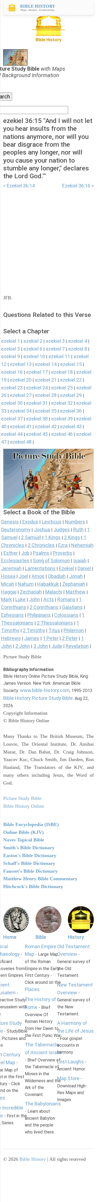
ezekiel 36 (71, 411)
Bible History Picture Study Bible (38, 698)
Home (9, 937)
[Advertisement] (48, 238)
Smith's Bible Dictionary (28, 847)
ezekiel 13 (21, 364)
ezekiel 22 (71, 380)
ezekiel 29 (71, 395)
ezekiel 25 (62, 388)
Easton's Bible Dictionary (29, 855)
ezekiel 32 (62, 403)
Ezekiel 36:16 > (78, 186)
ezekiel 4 (77, 341)
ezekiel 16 (12, 372)
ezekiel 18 (62, 372)
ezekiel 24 (37, 388)
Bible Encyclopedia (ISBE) (31, 824)
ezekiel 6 (32, 349)
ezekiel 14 (46, 364)
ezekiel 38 (37, 419)
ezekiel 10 (34, 356)
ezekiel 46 (62, 434)
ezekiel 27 (21, 395)
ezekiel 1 (10, 341)
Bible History (32, 1159)
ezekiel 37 (12, 419)
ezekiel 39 (62, 419)
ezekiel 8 (77, 349)
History (76, 937)
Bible (41, 937)
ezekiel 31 (37, 403)
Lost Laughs (70, 1061)
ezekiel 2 (32, 341)
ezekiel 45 (37, 434)
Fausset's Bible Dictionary (30, 871)
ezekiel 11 (59, 356)
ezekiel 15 (71, 364)
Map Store (68, 1078)
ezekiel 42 (46, 426)
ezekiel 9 (10, 356)
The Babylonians (43, 1104)
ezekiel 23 (12, 388)
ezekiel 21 (46, 380)
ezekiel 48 (21, 442)
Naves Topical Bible (23, 840)
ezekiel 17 (37, 372)
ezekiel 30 (12, 403)
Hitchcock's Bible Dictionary (33, 886)
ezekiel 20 (21, 380)
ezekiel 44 (12, 434)
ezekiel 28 (46, 395)
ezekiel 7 (55, 349)
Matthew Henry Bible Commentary (40, 878)
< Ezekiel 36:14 (19, 186)
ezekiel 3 (55, 341)
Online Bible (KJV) (23, 832)
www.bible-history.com (45, 690)
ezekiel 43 (71, 426)
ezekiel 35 (46, 411)
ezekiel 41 (21, 426)
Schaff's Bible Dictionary (29, 863)
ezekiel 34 (21, 411)
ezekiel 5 (10, 349)
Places (32, 989)
